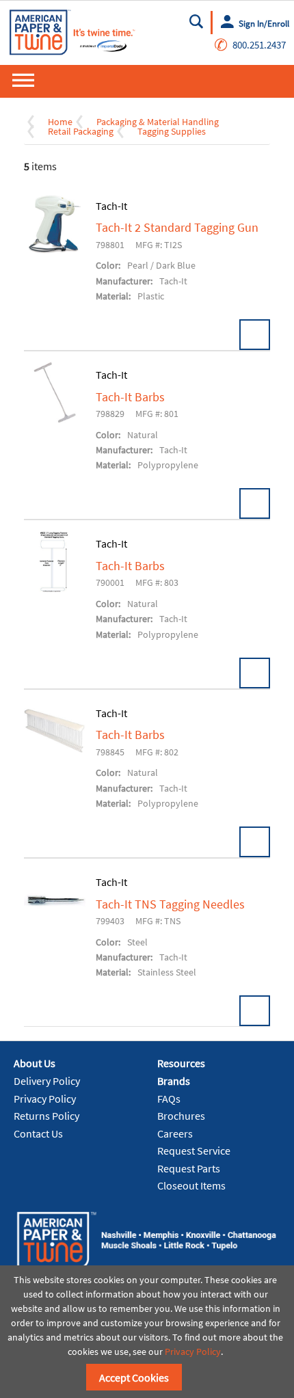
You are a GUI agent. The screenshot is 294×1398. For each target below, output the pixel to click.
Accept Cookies (134, 1377)
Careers (175, 1133)
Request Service (193, 1150)
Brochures (181, 1116)
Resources (181, 1063)
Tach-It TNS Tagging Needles (170, 904)
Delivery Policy (47, 1081)
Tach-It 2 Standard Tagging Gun (177, 227)
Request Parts (188, 1168)
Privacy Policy (45, 1098)
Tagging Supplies (171, 131)
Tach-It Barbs (130, 397)
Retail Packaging (80, 131)
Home (60, 122)
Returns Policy (46, 1116)
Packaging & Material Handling (157, 122)
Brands (173, 1081)
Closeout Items (191, 1185)
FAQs (169, 1098)
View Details (254, 334)
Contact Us (38, 1133)
